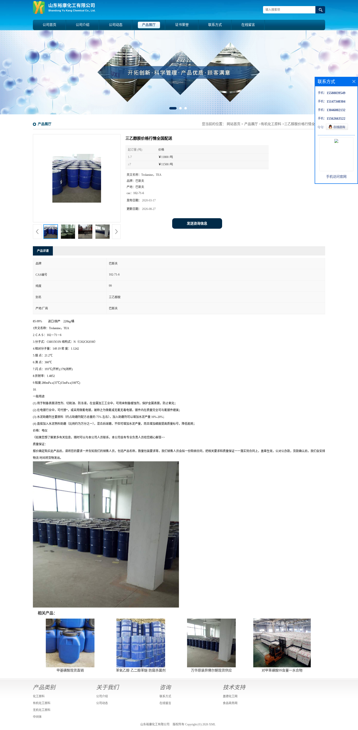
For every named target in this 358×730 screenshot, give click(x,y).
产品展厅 (149, 25)
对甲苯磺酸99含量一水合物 (282, 670)
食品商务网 (230, 703)
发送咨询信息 (197, 223)
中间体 (37, 717)
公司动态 (115, 25)
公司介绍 (82, 25)
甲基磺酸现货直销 (70, 670)
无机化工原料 (41, 710)
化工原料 (39, 696)
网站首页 (233, 124)
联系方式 (215, 25)
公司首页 (49, 25)
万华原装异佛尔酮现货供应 (211, 670)
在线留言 (248, 25)
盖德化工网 (230, 696)
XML (212, 724)
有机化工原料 (271, 124)
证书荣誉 (182, 25)
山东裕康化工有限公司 (155, 724)
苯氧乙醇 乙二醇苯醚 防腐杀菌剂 (141, 670)
